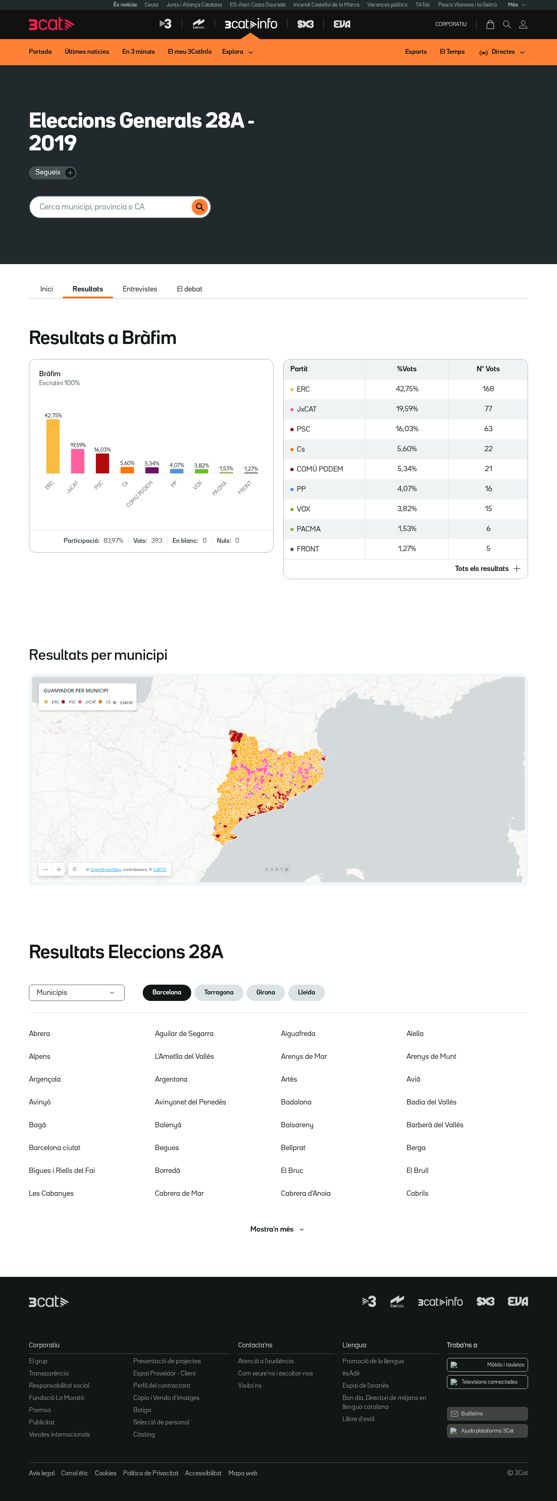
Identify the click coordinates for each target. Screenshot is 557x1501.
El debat (189, 289)
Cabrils (418, 1193)
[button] (405, 569)
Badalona (296, 1102)
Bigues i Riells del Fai (62, 1171)
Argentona (171, 1079)
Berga (416, 1148)
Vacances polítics (387, 4)
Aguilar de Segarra (184, 1034)
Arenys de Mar (304, 1057)
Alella (415, 1034)
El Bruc (292, 1171)
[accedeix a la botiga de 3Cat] (491, 24)
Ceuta (151, 4)
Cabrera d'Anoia (306, 1193)
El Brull (418, 1171)
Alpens (40, 1057)
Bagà (37, 1125)
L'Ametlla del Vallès (184, 1057)
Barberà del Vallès (435, 1125)
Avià (413, 1079)
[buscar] (200, 207)
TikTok (423, 4)
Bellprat (293, 1148)
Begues (167, 1148)
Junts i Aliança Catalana (194, 4)
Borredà (167, 1171)
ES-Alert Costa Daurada (257, 4)
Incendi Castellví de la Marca (326, 4)
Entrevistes (140, 289)
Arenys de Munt (431, 1057)
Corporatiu (451, 24)
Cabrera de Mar (179, 1193)
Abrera (39, 1034)
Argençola (45, 1079)
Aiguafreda (298, 1034)
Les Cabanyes (51, 1193)
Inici (46, 289)
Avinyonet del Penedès (190, 1102)
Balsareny (297, 1125)
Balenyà (168, 1125)
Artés (289, 1079)
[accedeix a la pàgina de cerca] (507, 24)
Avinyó (40, 1102)
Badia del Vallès (432, 1102)
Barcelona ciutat (54, 1148)
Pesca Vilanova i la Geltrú (467, 4)
